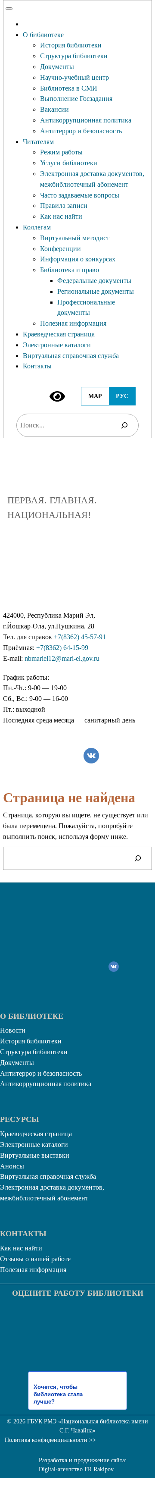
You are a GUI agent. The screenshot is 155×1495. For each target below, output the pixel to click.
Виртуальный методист (74, 238)
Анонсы (12, 1166)
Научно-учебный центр (74, 77)
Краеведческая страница (59, 334)
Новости (12, 1030)
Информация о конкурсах (77, 259)
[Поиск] (124, 425)
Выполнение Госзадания (76, 98)
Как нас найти (61, 216)
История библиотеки (71, 45)
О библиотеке (43, 34)
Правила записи (63, 205)
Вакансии (54, 109)
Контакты (37, 366)
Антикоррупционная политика (85, 120)
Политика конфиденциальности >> (50, 1440)
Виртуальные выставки (34, 1155)
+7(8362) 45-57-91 (80, 637)
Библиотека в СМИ (68, 88)
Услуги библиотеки (68, 162)
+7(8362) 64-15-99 (62, 647)
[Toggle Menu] (9, 8)
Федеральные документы (94, 280)
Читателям (38, 141)
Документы (57, 66)
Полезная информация (73, 323)
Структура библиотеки (74, 56)
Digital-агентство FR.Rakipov (76, 1469)
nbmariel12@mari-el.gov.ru (62, 658)
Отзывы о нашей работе (35, 1259)
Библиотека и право (69, 269)
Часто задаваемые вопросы (79, 195)
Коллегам (37, 227)
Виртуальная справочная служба (71, 355)
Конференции (60, 248)
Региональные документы (95, 291)
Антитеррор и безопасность (81, 131)
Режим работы (61, 152)
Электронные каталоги (57, 345)
